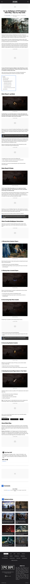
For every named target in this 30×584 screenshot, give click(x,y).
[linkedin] (7, 459)
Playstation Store (14, 419)
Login (11, 553)
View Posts (4, 461)
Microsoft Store (5, 419)
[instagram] (4, 459)
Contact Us (23, 553)
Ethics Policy (18, 558)
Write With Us (6, 553)
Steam (21, 419)
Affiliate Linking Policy (14, 560)
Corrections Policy (12, 558)
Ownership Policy (24, 558)
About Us (18, 553)
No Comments (24, 15)
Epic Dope (5, 582)
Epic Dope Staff (8, 15)
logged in (9, 490)
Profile (14, 553)
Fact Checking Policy (5, 558)
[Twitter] (6, 459)
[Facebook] (3, 459)
